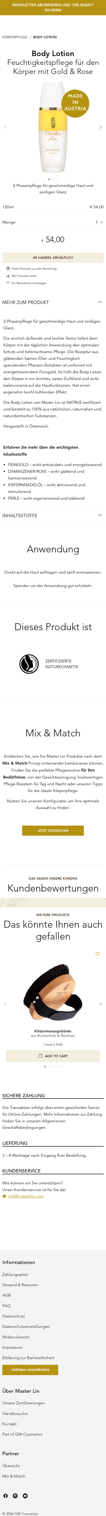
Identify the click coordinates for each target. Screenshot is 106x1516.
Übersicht (11, 1466)
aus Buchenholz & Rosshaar (53, 1033)
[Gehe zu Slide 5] (61, 1066)
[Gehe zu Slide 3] (57, 179)
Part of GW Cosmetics (22, 1434)
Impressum (12, 1347)
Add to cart (56, 1056)
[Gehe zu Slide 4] (57, 1066)
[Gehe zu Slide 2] (53, 179)
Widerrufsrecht (15, 1337)
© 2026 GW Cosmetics (20, 1513)
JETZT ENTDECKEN (53, 830)
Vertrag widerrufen (30, 1370)
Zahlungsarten (15, 1275)
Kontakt (9, 1424)
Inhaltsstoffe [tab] (20, 516)
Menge (8, 222)
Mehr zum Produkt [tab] (25, 302)
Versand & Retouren (20, 1285)
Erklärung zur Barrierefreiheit (28, 1358)
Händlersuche (15, 1414)
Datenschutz (13, 1316)
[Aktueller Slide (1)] (49, 179)
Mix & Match (13, 1476)
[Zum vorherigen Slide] (5, 127)
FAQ (6, 1306)
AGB (6, 1295)
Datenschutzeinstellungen (26, 1326)
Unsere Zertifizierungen (23, 1403)
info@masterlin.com (26, 1197)
